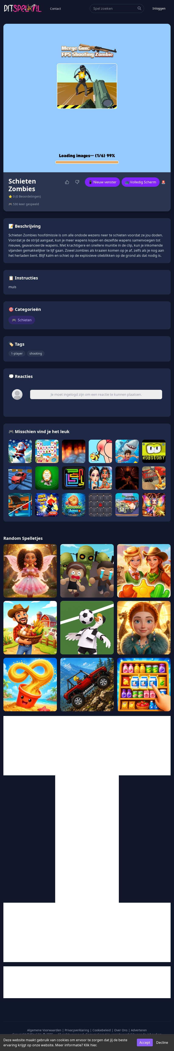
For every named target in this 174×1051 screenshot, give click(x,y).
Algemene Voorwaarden (44, 1030)
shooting (35, 353)
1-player (17, 353)
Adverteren (139, 1030)
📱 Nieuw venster (102, 182)
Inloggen (159, 8)
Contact (55, 9)
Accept (144, 1042)
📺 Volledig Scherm (140, 182)
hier (93, 1045)
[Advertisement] (87, 745)
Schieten (22, 320)
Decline (162, 1042)
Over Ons (121, 1030)
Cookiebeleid (102, 1030)
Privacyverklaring (77, 1030)
